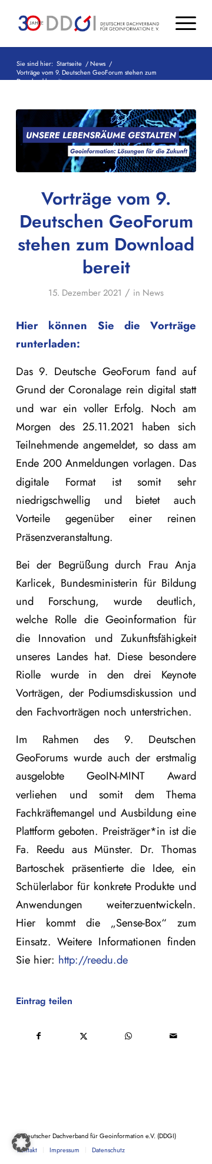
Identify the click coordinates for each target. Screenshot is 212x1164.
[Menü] (180, 23)
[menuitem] (180, 23)
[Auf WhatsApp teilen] (128, 1036)
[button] (21, 1143)
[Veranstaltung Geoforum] (106, 140)
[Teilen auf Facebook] (38, 1036)
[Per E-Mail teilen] (174, 1036)
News (153, 292)
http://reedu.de (93, 960)
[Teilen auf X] (84, 1036)
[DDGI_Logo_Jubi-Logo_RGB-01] (88, 23)
